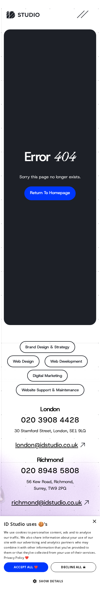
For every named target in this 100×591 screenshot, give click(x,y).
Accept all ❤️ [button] (26, 567)
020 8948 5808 (50, 470)
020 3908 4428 (50, 420)
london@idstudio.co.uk (46, 445)
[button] (50, 581)
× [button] (94, 521)
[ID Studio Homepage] (23, 15)
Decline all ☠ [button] (73, 567)
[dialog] (50, 553)
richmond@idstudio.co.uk (47, 502)
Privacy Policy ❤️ (16, 557)
